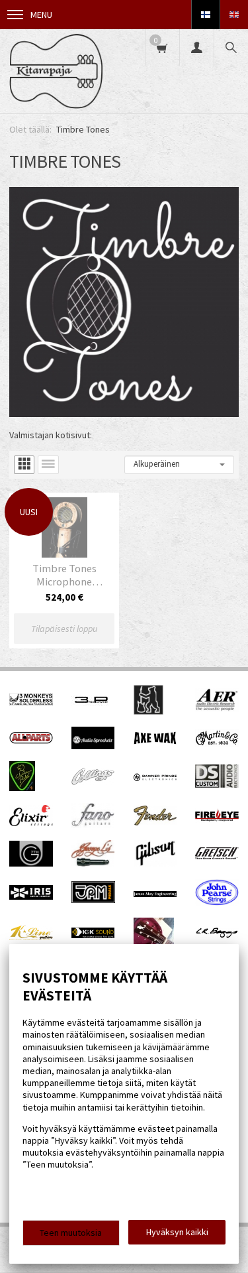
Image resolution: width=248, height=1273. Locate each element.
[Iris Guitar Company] (31, 896)
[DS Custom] (217, 784)
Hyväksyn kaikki (177, 1232)
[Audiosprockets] (93, 746)
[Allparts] (31, 741)
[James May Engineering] (155, 894)
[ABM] (148, 711)
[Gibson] (155, 863)
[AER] (217, 709)
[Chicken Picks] (22, 788)
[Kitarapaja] (56, 71)
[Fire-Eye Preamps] (217, 819)
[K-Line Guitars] (31, 937)
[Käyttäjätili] (196, 47)
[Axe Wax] (155, 741)
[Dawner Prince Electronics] (155, 778)
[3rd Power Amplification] (91, 711)
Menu (41, 15)
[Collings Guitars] (93, 782)
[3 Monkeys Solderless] (31, 702)
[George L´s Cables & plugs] (93, 863)
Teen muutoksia (71, 1233)
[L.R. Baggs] (217, 935)
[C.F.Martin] (217, 744)
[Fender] (155, 822)
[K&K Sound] (93, 935)
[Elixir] (31, 823)
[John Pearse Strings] (217, 902)
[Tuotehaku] (231, 47)
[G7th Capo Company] (31, 863)
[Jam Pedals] (93, 900)
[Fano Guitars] (93, 825)
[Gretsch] (217, 856)
